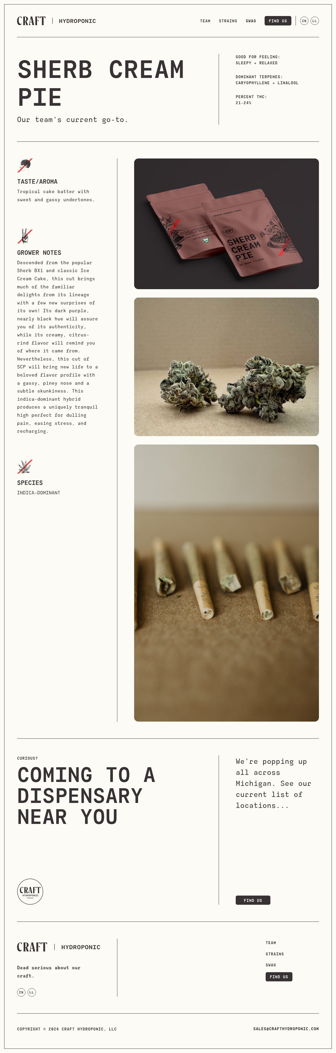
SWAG (271, 964)
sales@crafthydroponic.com (286, 1028)
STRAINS (275, 953)
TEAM (271, 942)
